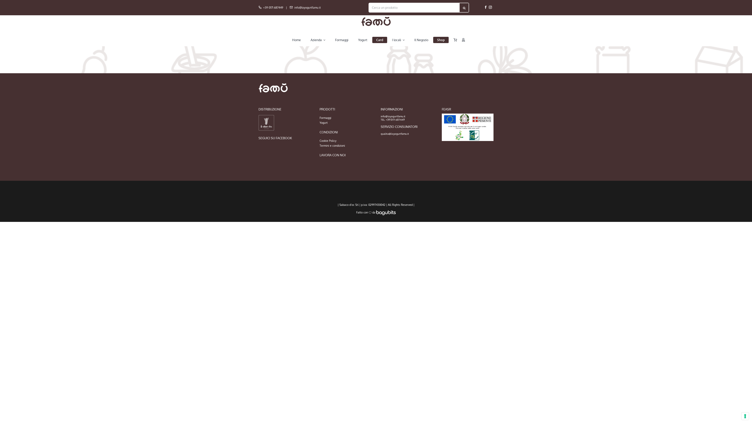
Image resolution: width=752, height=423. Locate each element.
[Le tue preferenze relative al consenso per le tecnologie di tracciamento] (745, 416)
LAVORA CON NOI (333, 155)
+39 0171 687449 (273, 7)
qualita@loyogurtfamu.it (395, 133)
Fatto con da (366, 212)
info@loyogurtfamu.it (307, 7)
